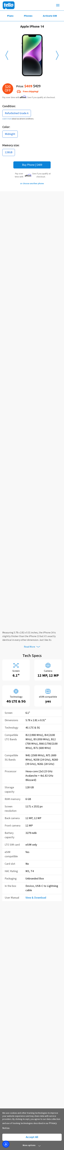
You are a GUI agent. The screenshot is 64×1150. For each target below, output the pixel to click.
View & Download (35, 898)
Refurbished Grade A (16, 113)
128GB (8, 152)
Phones (28, 16)
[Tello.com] (8, 5)
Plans (10, 16)
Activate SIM (50, 16)
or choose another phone (32, 183)
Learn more (7, 118)
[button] (6, 55)
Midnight (10, 134)
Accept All (32, 1137)
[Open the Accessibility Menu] (5, 1144)
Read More (29, 646)
